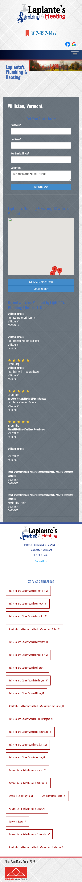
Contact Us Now (41, 186)
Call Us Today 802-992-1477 (41, 282)
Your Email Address (20, 153)
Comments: (16, 167)
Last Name (16, 139)
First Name (16, 125)
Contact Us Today (41, 288)
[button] (52, 275)
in (28, 590)
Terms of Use (41, 561)
